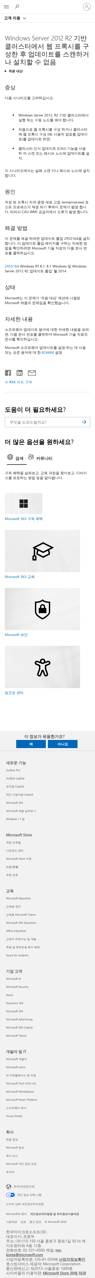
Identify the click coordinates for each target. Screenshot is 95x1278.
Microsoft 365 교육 (20, 576)
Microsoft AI (13, 978)
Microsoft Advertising (19, 1019)
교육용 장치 (13, 906)
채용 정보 (12, 1139)
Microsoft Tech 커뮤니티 (21, 1083)
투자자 (10, 1172)
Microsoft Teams (16, 1035)
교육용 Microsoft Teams (21, 914)
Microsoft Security (17, 987)
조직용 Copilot (15, 786)
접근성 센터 (14, 692)
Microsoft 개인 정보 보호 (21, 1164)
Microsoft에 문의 (16, 1214)
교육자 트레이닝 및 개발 (21, 939)
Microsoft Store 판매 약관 (64, 1272)
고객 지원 (12, 17)
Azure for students (17, 955)
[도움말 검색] (17, 7)
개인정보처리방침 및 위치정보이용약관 (54, 1214)
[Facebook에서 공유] (8, 372)
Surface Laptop (15, 778)
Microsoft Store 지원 (18, 858)
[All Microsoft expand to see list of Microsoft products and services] (6, 7)
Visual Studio (14, 1116)
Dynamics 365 (14, 1003)
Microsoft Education (18, 898)
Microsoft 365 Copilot (19, 1027)
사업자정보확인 (72, 1259)
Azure (9, 995)
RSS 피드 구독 (20, 382)
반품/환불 (12, 867)
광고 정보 (35, 1222)
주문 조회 (12, 875)
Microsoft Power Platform (21, 1100)
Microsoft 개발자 (16, 1059)
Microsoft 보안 (16, 634)
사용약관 (11, 1222)
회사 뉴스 (12, 1155)
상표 (23, 1222)
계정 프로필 (13, 842)
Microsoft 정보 (15, 1147)
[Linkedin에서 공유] (17, 372)
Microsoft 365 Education (21, 923)
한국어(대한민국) (24, 1186)
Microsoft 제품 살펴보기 (21, 811)
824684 (48, 352)
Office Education (16, 931)
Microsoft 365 (14, 803)
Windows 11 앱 (15, 819)
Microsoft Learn (15, 1067)
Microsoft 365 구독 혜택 (24, 518)
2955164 (12, 266)
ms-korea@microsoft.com (34, 1252)
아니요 (63, 743)
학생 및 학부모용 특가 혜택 (23, 947)
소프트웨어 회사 (16, 1108)
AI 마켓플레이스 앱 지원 (21, 1075)
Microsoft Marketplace (20, 1091)
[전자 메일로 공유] (29, 372)
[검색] (84, 422)
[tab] (17, 459)
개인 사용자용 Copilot (19, 794)
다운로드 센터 (15, 850)
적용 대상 (15, 71)
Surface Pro (13, 770)
